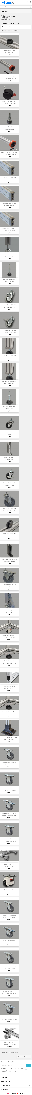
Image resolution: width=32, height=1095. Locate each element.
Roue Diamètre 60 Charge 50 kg (9, 76)
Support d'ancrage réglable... (9, 559)
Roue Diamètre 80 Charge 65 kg (9, 152)
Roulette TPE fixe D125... (9, 991)
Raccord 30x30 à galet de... (9, 686)
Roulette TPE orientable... (9, 915)
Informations (5, 1089)
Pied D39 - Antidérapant (9, 279)
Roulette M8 (9, 432)
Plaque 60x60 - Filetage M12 (9, 381)
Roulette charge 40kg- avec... (9, 101)
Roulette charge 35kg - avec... (9, 330)
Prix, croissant (16, 27)
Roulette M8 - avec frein (9, 483)
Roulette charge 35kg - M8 (9, 305)
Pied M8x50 (9, 127)
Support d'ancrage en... (9, 457)
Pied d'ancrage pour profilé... (9, 737)
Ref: (9, 53)
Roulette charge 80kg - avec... (9, 584)
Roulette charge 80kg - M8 (9, 508)
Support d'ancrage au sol (9, 610)
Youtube (22, 1093)
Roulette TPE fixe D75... (9, 788)
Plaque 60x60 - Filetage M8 (9, 355)
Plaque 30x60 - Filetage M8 (9, 177)
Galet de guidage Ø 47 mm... (9, 533)
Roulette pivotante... (9, 889)
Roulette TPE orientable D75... (9, 762)
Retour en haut (23, 1057)
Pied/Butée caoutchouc (9, 50)
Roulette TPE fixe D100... (9, 839)
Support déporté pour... (9, 864)
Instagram (13, 1093)
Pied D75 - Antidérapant (9, 406)
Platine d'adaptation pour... (9, 203)
